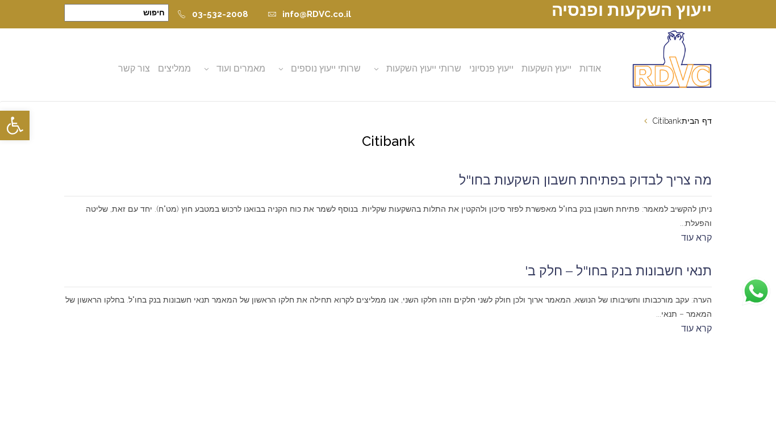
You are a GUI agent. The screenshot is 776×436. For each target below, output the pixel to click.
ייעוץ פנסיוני (491, 68)
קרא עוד (696, 237)
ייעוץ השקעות (546, 68)
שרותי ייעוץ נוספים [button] (326, 68)
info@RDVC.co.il (316, 14)
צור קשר (134, 68)
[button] (15, 125)
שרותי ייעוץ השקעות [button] (423, 68)
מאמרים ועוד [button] (240, 68)
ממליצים (174, 68)
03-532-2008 (220, 14)
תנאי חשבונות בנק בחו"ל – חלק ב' (618, 271)
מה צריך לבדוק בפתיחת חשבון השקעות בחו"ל (585, 180)
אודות (590, 68)
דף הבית (697, 120)
